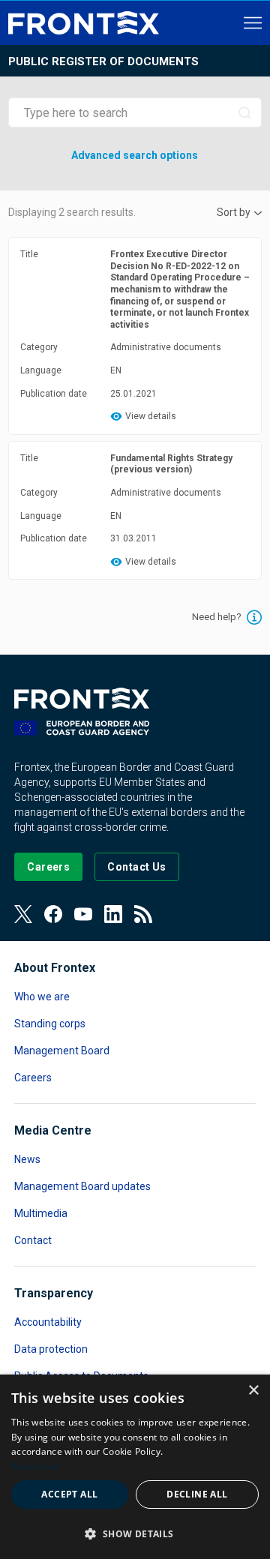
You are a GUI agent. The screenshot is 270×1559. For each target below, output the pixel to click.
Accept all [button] (69, 1494)
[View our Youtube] (83, 914)
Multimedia (41, 1213)
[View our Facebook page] (53, 914)
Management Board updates (82, 1186)
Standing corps (50, 1024)
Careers (33, 1078)
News (27, 1159)
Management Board (62, 1051)
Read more (35, 1466)
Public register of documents (103, 61)
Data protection (51, 1349)
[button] (135, 1533)
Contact (33, 1240)
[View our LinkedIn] (113, 914)
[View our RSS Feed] (143, 914)
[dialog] (135, 1467)
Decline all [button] (196, 1494)
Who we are (42, 997)
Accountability (48, 1322)
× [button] (253, 1390)
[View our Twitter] (23, 914)
